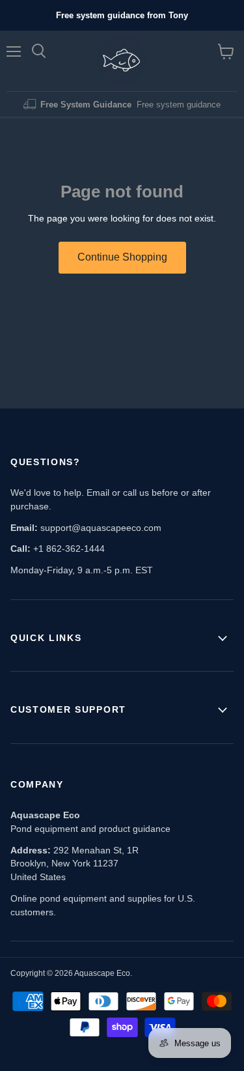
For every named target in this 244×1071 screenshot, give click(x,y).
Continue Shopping (122, 257)
